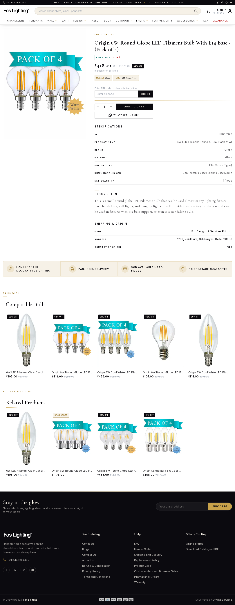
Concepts (88, 543)
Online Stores (194, 543)
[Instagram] (24, 570)
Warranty (140, 582)
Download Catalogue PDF (202, 549)
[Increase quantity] (111, 107)
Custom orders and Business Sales (156, 571)
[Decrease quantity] (98, 107)
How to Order (142, 549)
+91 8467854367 (18, 559)
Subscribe (220, 506)
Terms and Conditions (96, 576)
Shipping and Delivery (148, 554)
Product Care (142, 565)
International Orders (146, 576)
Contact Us (89, 554)
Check (145, 94)
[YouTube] (32, 570)
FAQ (136, 543)
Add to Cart (134, 106)
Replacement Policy (146, 560)
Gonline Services (222, 599)
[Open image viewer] (45, 83)
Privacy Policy (91, 571)
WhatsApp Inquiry (126, 115)
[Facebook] (6, 570)
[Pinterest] (15, 570)
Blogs (85, 549)
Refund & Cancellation (96, 565)
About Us (88, 560)
